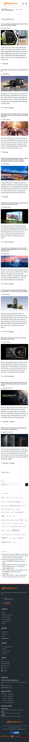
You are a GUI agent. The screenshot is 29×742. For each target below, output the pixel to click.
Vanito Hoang (6, 28)
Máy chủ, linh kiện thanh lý (7, 615)
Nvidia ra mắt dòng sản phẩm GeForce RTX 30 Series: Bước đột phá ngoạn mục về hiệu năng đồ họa (14, 384)
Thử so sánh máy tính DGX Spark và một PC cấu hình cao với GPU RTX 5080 (14, 24)
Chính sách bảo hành (6, 621)
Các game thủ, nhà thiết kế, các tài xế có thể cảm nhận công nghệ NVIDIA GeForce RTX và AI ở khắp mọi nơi (14, 249)
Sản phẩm (5, 421)
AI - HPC (5, 107)
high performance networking (9, 520)
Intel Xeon (3, 526)
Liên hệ (3, 623)
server (14, 538)
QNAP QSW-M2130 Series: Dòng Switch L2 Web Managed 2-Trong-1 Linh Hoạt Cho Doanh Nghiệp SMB (14, 566)
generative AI (19, 512)
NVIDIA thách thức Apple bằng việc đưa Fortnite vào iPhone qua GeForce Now (14, 203)
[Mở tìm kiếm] (23, 3)
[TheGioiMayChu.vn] (9, 588)
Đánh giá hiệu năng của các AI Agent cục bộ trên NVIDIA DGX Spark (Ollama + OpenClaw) (14, 571)
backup (3, 502)
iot (8, 526)
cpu (23, 501)
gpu (3, 516)
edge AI (17, 509)
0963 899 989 (10, 696)
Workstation (4, 634)
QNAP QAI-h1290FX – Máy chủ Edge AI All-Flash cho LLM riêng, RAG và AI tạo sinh (14, 576)
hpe (26, 520)
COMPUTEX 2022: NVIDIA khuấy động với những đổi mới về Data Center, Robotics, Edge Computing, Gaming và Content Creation (14, 160)
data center (4, 505)
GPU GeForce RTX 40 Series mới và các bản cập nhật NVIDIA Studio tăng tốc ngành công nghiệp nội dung (14, 115)
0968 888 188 (9, 698)
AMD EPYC (16, 497)
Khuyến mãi (4, 653)
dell (24, 505)
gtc (7, 516)
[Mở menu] (26, 3)
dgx (2, 509)
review (10, 538)
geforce (12, 512)
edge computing (5, 512)
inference (10, 523)
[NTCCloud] (14, 736)
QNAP (4, 538)
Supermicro (6, 542)
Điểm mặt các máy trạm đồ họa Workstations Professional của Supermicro (14, 428)
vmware (14, 542)
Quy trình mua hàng (6, 619)
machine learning (15, 526)
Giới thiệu (4, 612)
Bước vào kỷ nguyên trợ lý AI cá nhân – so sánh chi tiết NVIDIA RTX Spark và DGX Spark (14, 561)
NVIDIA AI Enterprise (5, 534)
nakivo (24, 526)
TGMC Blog (6, 74)
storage (20, 538)
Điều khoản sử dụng (5, 665)
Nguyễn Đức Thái (7, 388)
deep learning (15, 506)
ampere (21, 497)
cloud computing (13, 502)
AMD (11, 497)
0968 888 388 (10, 700)
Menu (17, 9)
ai (3, 497)
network (8, 530)
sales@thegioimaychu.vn (9, 702)
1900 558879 (10, 694)
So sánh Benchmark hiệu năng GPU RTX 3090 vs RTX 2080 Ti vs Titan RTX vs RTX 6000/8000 (14, 290)
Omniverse (23, 534)
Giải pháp (11, 376)
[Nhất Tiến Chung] (5, 736)
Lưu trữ (3, 636)
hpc (21, 520)
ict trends (3, 523)
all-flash (7, 497)
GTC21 (10, 516)
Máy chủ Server (5, 632)
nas (3, 530)
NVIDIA (15, 530)
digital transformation (9, 509)
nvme (12, 534)
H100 (14, 516)
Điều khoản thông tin (6, 617)
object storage (16, 534)
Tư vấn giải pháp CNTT (7, 646)
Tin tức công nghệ (5, 651)
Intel (21, 523)
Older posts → (5, 472)
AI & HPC (4, 649)
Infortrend (16, 523)
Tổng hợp (5, 63)
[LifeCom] (24, 736)
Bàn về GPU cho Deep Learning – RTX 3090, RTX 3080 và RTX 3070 (13, 338)
